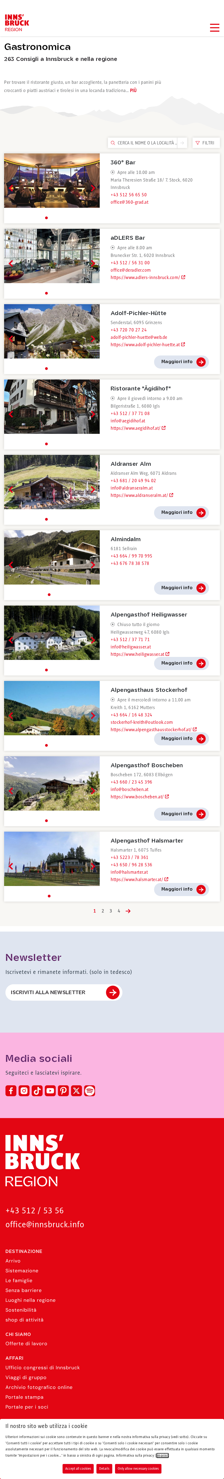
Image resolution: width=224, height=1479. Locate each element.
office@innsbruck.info (44, 1224)
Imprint (163, 1455)
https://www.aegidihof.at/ (136, 428)
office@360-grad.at (129, 202)
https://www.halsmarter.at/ (137, 879)
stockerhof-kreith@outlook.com (142, 722)
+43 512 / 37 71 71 (130, 639)
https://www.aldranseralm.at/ (140, 495)
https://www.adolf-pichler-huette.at (146, 344)
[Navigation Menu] (214, 27)
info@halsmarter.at (129, 872)
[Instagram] (24, 1090)
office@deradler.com (131, 270)
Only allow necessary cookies (138, 1469)
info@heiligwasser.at (131, 647)
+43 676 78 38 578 (130, 563)
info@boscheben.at (130, 789)
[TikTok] (37, 1090)
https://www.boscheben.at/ (138, 797)
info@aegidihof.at (128, 421)
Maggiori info (177, 362)
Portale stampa (24, 1397)
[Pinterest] (63, 1090)
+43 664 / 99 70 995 (131, 556)
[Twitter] (76, 1090)
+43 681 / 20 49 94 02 (133, 480)
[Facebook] (10, 1090)
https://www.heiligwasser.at (138, 654)
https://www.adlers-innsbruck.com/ (146, 277)
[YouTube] (50, 1090)
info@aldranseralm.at (132, 488)
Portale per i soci (26, 1407)
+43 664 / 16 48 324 (131, 715)
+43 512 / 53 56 (34, 1211)
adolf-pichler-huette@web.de (139, 337)
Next (91, 188)
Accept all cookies (78, 1469)
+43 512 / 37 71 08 (130, 413)
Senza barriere (23, 1290)
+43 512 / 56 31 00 (130, 262)
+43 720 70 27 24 (129, 330)
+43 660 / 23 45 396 (131, 782)
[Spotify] (89, 1090)
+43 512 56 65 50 (129, 194)
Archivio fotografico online (39, 1387)
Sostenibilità (21, 1310)
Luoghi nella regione (30, 1300)
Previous (11, 188)
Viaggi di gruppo (26, 1377)
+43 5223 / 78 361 (130, 857)
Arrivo (13, 1261)
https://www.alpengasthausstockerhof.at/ (152, 729)
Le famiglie (19, 1280)
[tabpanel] (52, 188)
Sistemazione (22, 1270)
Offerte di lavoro (26, 1343)
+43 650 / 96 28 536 (131, 864)
